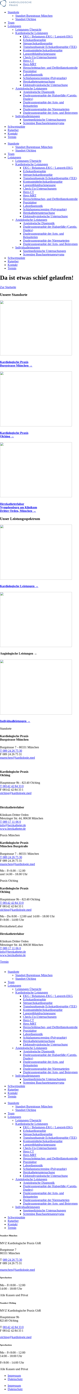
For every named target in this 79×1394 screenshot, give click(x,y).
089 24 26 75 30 (12, 1259)
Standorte (13, 12)
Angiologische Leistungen (31, 88)
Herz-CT (28, 60)
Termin (12, 137)
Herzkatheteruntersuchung (39, 81)
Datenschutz (15, 1379)
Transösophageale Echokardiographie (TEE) (50, 47)
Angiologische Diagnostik (39, 92)
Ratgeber (13, 130)
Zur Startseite (8, 287)
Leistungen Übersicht (28, 29)
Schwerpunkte (16, 126)
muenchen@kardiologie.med (17, 1269)
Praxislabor (30, 71)
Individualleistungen (27, 116)
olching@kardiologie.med (15, 1337)
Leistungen (14, 26)
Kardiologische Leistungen (31, 33)
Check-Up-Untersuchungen (40, 57)
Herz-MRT (29, 64)
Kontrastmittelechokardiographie (43, 50)
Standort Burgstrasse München (34, 15)
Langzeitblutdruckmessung (39, 53)
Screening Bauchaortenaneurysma (43, 123)
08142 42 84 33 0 (13, 1327)
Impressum (14, 1375)
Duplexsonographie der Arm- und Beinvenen (50, 112)
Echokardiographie (34, 40)
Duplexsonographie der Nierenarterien (46, 109)
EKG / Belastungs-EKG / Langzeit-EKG (48, 36)
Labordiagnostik (33, 74)
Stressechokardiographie (38, 43)
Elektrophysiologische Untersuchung (45, 85)
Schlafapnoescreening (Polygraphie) (45, 78)
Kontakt (12, 133)
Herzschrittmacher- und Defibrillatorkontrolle (50, 67)
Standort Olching (25, 19)
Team (11, 22)
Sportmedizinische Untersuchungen (44, 119)
